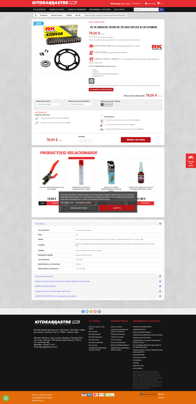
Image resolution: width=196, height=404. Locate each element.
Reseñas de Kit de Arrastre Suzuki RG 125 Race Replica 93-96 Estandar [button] (62, 281)
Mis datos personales (96, 342)
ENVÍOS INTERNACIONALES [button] (45, 286)
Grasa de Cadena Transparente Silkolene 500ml (111, 189)
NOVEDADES (137, 360)
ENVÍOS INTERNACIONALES (120, 345)
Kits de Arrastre (39, 10)
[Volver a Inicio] (36, 15)
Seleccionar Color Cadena (110, 101)
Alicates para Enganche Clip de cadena (52, 188)
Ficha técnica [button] (40, 224)
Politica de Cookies (117, 337)
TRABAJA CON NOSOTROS (142, 338)
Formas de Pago (116, 340)
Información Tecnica (139, 357)
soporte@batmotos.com (48, 347)
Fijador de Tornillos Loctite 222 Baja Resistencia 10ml (141, 188)
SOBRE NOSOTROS (139, 329)
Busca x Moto (119, 10)
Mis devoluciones (94, 334)
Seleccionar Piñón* (43, 101)
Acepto (117, 207)
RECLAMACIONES (139, 355)
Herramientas (109, 117)
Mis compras (93, 331)
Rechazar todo (79, 207)
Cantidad (81, 136)
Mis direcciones (94, 340)
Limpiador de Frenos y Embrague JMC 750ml (81, 188)
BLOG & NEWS (137, 368)
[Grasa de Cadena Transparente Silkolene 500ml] (111, 172)
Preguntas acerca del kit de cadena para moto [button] (53, 291)
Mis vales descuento (95, 337)
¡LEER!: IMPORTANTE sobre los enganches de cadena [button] (55, 296)
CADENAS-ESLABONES (56, 10)
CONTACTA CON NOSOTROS (142, 327)
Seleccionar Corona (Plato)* (79, 101)
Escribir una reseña (107, 37)
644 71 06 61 (125, 4)
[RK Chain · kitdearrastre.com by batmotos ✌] (59, 3)
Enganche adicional (42, 115)
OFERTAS (136, 363)
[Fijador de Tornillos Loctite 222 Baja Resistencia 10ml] (141, 172)
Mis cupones (93, 345)
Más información (67, 202)
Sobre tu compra (116, 327)
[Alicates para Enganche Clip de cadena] (52, 172)
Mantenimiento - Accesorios (100, 10)
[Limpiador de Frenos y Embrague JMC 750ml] (81, 172)
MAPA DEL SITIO (138, 365)
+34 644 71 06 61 (48, 345)
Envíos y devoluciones (118, 342)
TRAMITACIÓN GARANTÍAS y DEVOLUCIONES (148, 335)
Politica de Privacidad (118, 334)
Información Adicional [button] (43, 276)
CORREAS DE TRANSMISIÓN (77, 10)
